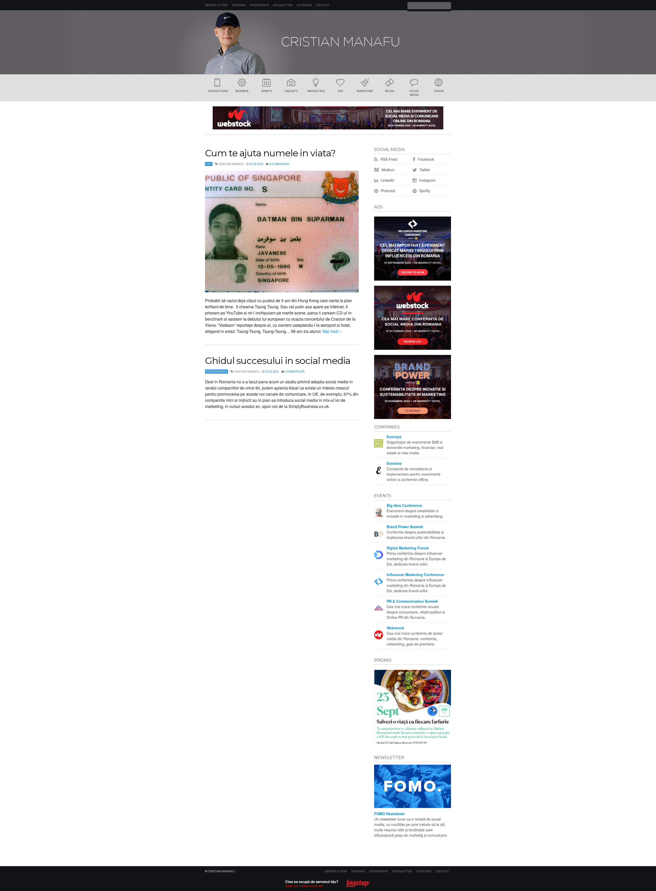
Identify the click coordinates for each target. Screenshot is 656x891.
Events (266, 91)
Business (242, 91)
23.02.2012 (272, 371)
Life (340, 91)
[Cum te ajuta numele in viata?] (282, 231)
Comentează (294, 371)
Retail (389, 91)
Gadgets (291, 91)
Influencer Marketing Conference (415, 574)
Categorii (304, 5)
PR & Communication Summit (412, 601)
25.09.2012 (256, 164)
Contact (323, 5)
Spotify (424, 190)
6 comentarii (279, 164)
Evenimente (259, 5)
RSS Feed (388, 159)
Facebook (425, 159)
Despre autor (216, 5)
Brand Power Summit (405, 526)
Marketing (365, 91)
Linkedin (387, 180)
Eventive (394, 463)
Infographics (216, 371)
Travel (439, 91)
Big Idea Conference (404, 505)
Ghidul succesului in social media (277, 360)
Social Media (414, 93)
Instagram (427, 180)
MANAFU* (328, 42)
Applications (218, 91)
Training (239, 5)
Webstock (395, 627)
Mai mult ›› (332, 331)
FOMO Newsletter (389, 813)
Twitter (424, 169)
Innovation (315, 91)
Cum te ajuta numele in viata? (270, 153)
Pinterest (387, 190)
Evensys (394, 436)
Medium (388, 169)
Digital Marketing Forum (408, 547)
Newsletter (283, 5)
